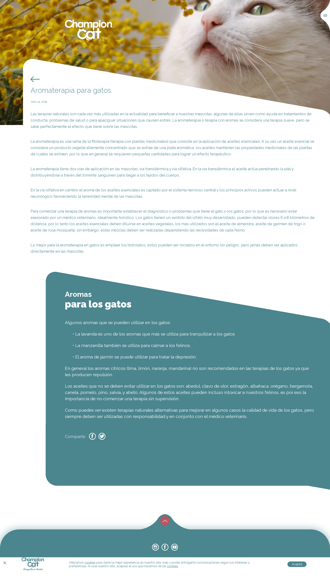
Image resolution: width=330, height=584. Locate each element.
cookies (90, 562)
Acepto (297, 564)
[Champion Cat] (89, 30)
